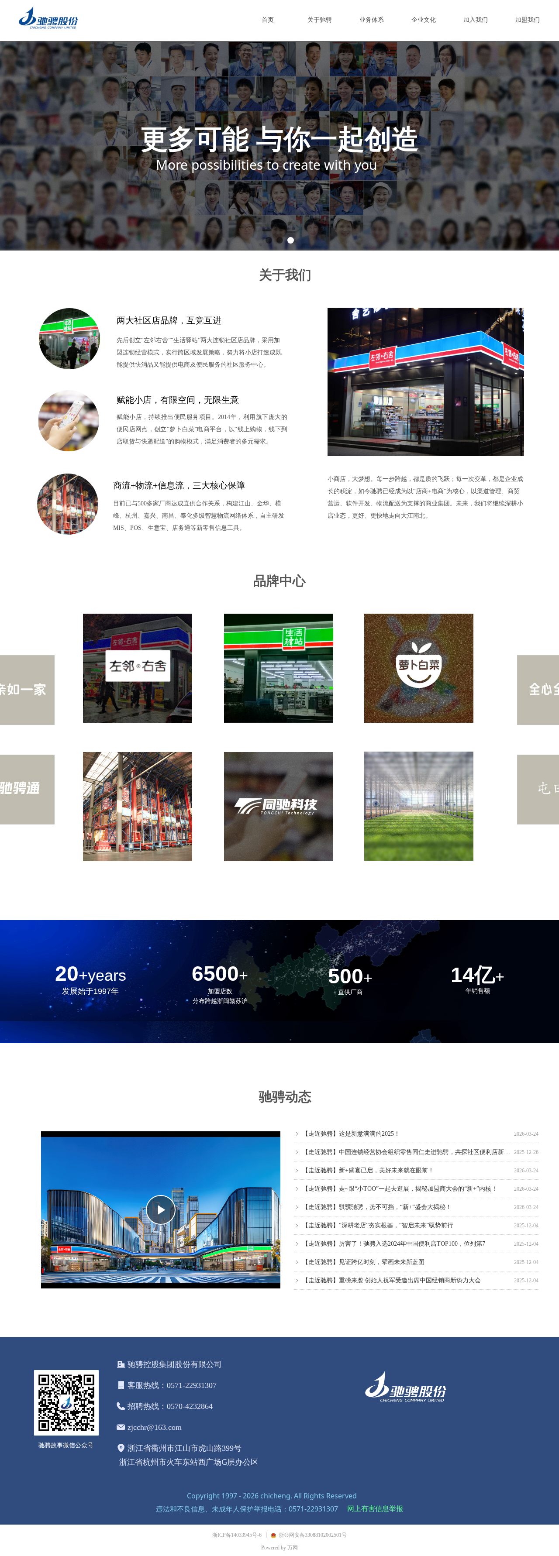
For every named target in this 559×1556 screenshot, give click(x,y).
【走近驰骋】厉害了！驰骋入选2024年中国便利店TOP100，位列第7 (393, 1233)
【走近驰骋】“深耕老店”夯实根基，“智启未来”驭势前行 (377, 1215)
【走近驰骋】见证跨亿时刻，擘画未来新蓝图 (363, 1252)
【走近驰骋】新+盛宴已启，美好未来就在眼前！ (368, 1160)
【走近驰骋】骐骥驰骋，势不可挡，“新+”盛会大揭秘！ (377, 1197)
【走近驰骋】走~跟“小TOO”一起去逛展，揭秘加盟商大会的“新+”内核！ (399, 1178)
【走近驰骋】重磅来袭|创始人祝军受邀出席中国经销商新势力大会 (391, 1270)
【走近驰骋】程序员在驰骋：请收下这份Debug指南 (371, 1288)
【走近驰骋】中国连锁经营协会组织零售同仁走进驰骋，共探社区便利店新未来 (406, 1142)
